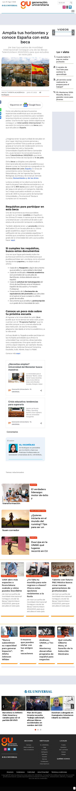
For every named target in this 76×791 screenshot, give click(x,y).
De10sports (44, 752)
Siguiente (72, 706)
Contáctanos (20, 772)
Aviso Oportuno (44, 763)
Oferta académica (29, 747)
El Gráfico (44, 749)
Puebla (63, 745)
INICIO (4, 92)
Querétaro (63, 747)
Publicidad (31, 772)
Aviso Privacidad (43, 772)
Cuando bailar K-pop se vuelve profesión (63, 59)
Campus (28, 745)
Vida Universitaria (29, 749)
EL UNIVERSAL (44, 745)
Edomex (44, 759)
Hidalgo (63, 754)
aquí (13, 240)
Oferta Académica (16, 92)
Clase (44, 747)
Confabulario (44, 761)
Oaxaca (63, 752)
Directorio (10, 772)
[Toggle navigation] (72, 11)
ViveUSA (44, 756)
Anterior (3, 706)
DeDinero (44, 754)
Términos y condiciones (59, 772)
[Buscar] (71, 3)
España (28, 169)
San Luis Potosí (63, 749)
